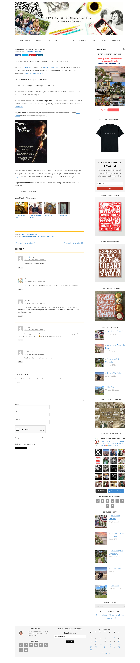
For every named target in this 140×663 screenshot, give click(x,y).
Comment (18, 383)
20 (110, 644)
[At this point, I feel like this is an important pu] (113, 468)
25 (100, 647)
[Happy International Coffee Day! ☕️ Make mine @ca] (121, 468)
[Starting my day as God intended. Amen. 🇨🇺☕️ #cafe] (106, 476)
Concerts (23, 234)
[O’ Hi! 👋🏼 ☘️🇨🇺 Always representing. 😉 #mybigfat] (121, 476)
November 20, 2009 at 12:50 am (35, 260)
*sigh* (17, 176)
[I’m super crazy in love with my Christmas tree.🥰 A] (106, 484)
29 (119, 647)
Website (17, 419)
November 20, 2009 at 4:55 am (34, 282)
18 (100, 644)
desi (42, 236)
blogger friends (32, 236)
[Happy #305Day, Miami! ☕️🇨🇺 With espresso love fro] (121, 460)
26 (105, 647)
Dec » (107, 653)
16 (91, 644)
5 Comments (38, 51)
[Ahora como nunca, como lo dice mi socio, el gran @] (106, 468)
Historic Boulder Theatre (33, 73)
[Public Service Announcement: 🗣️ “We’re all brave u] (98, 468)
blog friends (25, 236)
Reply (20, 267)
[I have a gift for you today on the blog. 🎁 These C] (113, 484)
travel (52, 236)
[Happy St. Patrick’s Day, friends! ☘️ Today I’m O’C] (106, 460)
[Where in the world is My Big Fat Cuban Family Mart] (98, 476)
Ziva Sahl (27, 257)
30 (91, 650)
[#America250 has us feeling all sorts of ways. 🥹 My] (106, 452)
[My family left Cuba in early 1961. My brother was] (113, 460)
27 (110, 647)
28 (114, 647)
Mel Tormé (19, 106)
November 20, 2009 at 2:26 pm (34, 330)
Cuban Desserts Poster (110, 288)
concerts (38, 236)
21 (114, 644)
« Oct (102, 653)
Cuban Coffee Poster (110, 242)
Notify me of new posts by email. (25, 444)
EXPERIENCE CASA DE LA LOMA (110, 54)
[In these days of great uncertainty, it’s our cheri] (121, 452)
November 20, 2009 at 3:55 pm (34, 354)
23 (91, 647)
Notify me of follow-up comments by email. (29, 438)
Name (17, 404)
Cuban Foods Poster (110, 195)
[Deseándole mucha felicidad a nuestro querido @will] (113, 452)
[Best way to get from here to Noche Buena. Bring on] (121, 484)
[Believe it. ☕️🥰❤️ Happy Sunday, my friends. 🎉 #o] (98, 484)
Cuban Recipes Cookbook (110, 400)
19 (105, 644)
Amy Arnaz (29, 67)
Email (17, 411)
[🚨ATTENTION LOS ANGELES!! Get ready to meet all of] (98, 460)
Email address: (70, 633)
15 (119, 641)
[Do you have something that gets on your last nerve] (98, 452)
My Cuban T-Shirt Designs (110, 120)
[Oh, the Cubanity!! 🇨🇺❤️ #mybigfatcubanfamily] (113, 476)
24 (96, 647)
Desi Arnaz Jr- (46, 236)
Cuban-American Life (31, 234)
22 (119, 644)
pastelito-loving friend (50, 67)
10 (96, 641)
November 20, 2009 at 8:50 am (34, 303)
